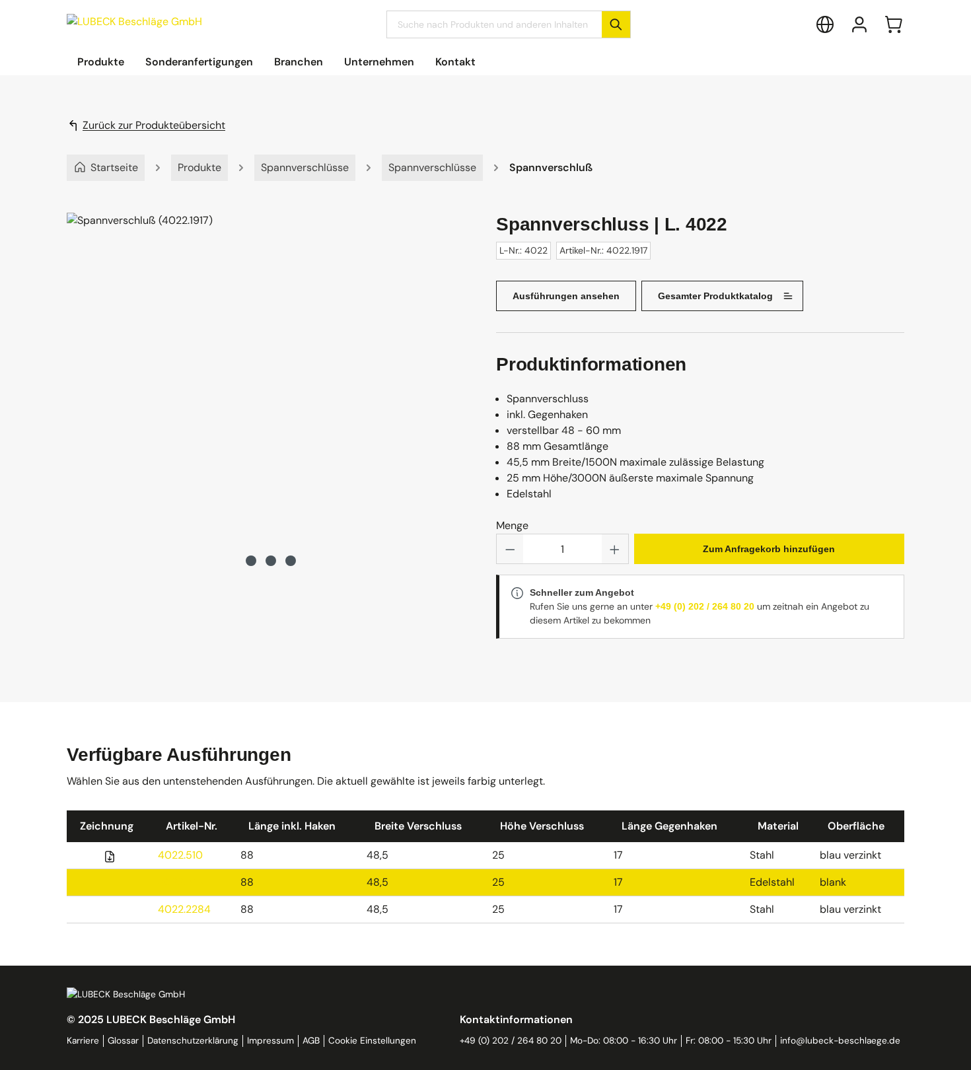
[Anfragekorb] (893, 24)
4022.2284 (184, 909)
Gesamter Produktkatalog (715, 296)
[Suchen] (616, 24)
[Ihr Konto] (859, 24)
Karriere (83, 1040)
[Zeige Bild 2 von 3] (271, 560)
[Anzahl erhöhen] (615, 549)
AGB (311, 1040)
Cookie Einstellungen (372, 1040)
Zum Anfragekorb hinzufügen (769, 549)
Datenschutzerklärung (192, 1040)
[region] (271, 391)
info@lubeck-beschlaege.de (840, 1040)
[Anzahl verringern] (510, 549)
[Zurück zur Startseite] (134, 21)
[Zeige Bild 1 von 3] (251, 560)
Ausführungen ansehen (566, 296)
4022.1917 (181, 882)
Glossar (123, 1040)
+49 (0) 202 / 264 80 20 (704, 606)
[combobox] (494, 24)
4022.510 (180, 855)
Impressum (270, 1040)
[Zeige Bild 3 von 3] (290, 560)
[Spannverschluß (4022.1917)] (270, 378)
